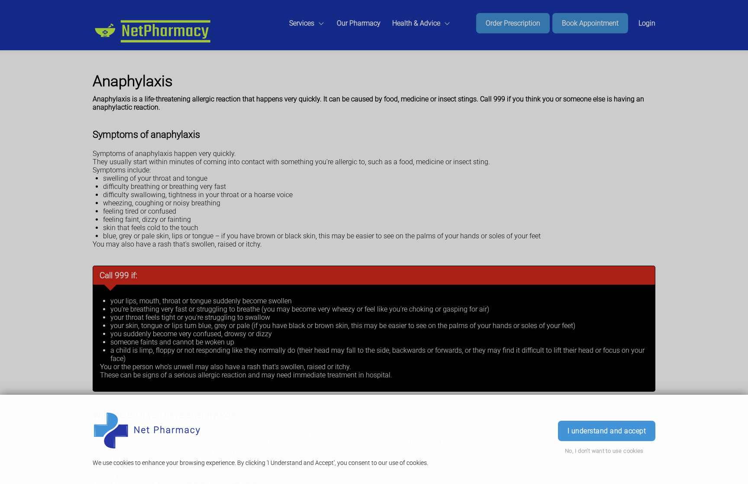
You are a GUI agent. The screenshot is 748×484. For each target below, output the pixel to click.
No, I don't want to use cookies (604, 451)
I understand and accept (606, 431)
